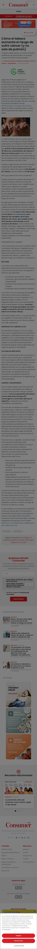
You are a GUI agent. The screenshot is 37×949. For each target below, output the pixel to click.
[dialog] (18, 931)
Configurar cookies (19, 945)
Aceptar (18, 936)
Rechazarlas (18, 941)
